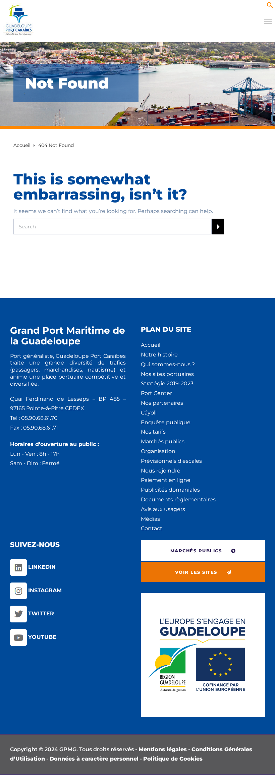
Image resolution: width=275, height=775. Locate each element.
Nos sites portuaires (167, 374)
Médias (150, 519)
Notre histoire (159, 354)
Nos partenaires (162, 403)
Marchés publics (162, 441)
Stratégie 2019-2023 (167, 383)
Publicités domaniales (170, 490)
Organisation (158, 451)
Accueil (150, 345)
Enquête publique (165, 422)
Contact (151, 528)
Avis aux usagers (163, 509)
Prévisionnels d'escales (171, 461)
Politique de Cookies (173, 759)
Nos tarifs (153, 432)
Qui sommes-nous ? (168, 364)
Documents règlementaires (178, 499)
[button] (270, 6)
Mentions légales (163, 749)
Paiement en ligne (165, 480)
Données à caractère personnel (94, 759)
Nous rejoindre (160, 470)
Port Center (156, 393)
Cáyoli (149, 412)
